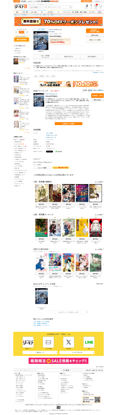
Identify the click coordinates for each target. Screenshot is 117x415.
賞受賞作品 (17, 163)
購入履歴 (40, 382)
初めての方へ (18, 50)
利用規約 (31, 404)
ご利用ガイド (18, 48)
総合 (17, 12)
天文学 (53, 76)
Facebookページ (87, 385)
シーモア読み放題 (19, 400)
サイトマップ (64, 392)
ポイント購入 (41, 377)
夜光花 (52, 208)
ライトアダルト (100, 12)
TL (58, 12)
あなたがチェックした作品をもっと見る (68, 312)
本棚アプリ (17, 185)
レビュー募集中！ (54, 33)
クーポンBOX (41, 384)
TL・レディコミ (20, 382)
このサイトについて (72, 404)
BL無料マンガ (18, 152)
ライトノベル (66, 12)
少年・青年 (25, 12)
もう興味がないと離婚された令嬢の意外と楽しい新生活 (24, 101)
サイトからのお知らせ (43, 396)
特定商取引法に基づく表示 (61, 404)
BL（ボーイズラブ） (21, 380)
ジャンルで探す (34, 7)
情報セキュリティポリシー (49, 404)
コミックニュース (19, 179)
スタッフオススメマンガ (21, 170)
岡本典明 (51, 31)
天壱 (20, 82)
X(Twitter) (85, 387)
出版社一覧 (94, 370)
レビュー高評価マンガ (20, 172)
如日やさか (22, 117)
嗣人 (41, 242)
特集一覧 (17, 168)
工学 (47, 76)
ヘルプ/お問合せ (65, 382)
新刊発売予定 (18, 141)
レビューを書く (42, 168)
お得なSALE (18, 155)
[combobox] (55, 7)
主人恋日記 (41, 276)
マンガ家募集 (86, 377)
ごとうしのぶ (95, 208)
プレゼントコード (19, 183)
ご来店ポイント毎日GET (21, 159)
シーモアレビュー (19, 401)
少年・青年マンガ (20, 377)
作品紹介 (85, 375)
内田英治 (82, 208)
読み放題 (23, 1)
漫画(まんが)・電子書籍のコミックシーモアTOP (26, 14)
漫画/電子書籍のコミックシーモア (23, 375)
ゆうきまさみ (84, 242)
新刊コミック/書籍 (18, 139)
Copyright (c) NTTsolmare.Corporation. (58, 413)
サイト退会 (41, 390)
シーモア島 (37, 1)
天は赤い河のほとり (68, 276)
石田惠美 (57, 208)
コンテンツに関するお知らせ (45, 398)
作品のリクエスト (65, 389)
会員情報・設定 (42, 380)
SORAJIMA (25, 82)
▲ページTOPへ (100, 366)
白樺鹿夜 (50, 277)
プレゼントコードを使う (44, 394)
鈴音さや (55, 242)
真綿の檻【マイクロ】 (95, 276)
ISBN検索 (79, 404)
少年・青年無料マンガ (20, 150)
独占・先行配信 (20, 392)
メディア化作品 (18, 166)
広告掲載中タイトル (20, 174)
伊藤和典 (79, 242)
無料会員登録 (86, 1)
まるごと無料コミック (19, 146)
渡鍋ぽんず (22, 92)
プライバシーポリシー (38, 404)
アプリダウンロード (66, 375)
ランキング (19, 144)
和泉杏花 (21, 104)
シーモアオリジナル (21, 391)
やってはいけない (95, 241)
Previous (34, 195)
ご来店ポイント (40, 352)
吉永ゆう (41, 277)
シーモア (17, 1)
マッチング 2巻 (82, 207)
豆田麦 (84, 277)
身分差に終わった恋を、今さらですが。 (24, 89)
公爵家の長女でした (55, 241)
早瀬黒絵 (68, 242)
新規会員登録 (41, 375)
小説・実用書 (75, 12)
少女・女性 (33, 12)
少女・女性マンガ (20, 378)
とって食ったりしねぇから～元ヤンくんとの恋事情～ (24, 125)
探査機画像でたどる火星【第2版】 (24, 60)
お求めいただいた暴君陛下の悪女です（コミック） (24, 79)
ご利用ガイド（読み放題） (67, 387)
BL (42, 12)
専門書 (41, 76)
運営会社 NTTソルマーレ (87, 404)
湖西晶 (95, 242)
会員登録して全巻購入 (68, 123)
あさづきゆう (41, 208)
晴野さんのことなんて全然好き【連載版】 (24, 114)
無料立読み (41, 204)
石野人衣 (80, 277)
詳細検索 (17, 177)
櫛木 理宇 (69, 208)
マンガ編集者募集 (87, 378)
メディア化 (91, 12)
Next (102, 195)
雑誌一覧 (88, 370)
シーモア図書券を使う (43, 392)
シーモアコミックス (50, 12)
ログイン (97, 1)
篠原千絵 (68, 277)
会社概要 (27, 404)
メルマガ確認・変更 (43, 378)
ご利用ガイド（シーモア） (67, 385)
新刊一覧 (100, 370)
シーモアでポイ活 (19, 161)
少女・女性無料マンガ (20, 148)
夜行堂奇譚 (41, 241)
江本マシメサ (56, 277)
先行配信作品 (18, 157)
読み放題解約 (41, 388)
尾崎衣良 (95, 277)
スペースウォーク (68, 14)
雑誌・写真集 (83, 12)
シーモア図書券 (18, 181)
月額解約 (40, 386)
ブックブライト (58, 14)
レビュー (30, 1)
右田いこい (22, 128)
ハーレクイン (19, 389)
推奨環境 (63, 391)
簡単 (91, 90)
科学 (36, 76)
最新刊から (101, 90)
